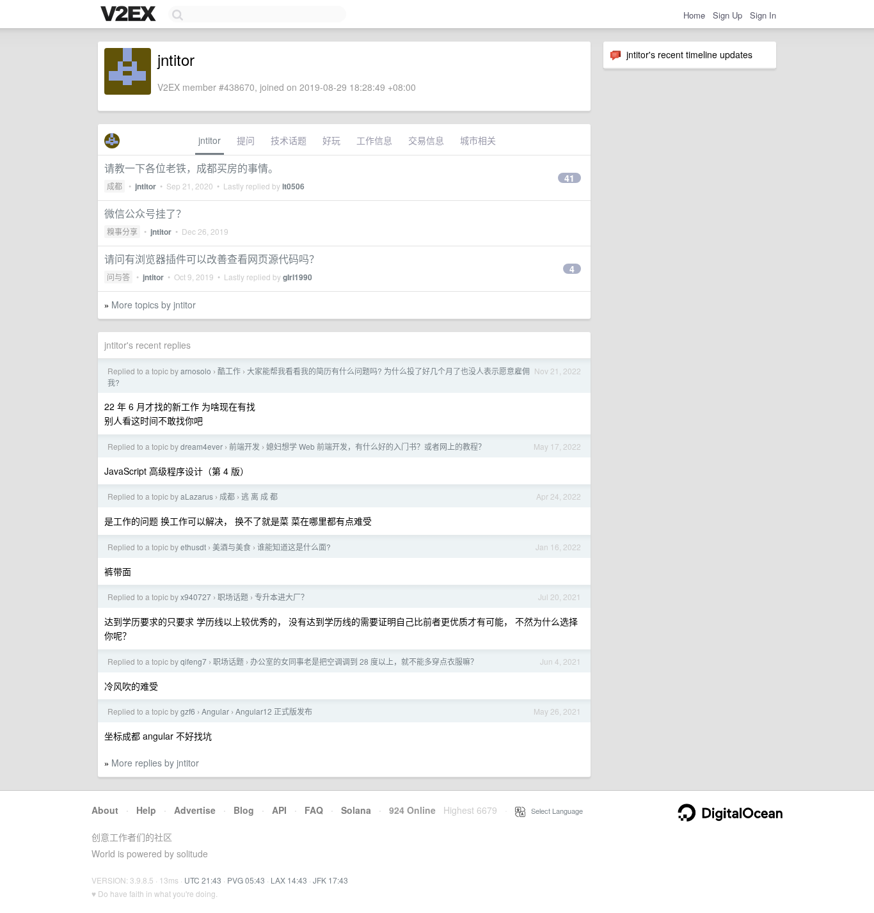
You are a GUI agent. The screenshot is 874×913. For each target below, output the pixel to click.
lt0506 (293, 186)
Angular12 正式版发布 (273, 711)
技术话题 (288, 140)
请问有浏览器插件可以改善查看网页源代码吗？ (211, 258)
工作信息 (374, 140)
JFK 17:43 (330, 880)
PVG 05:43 (246, 880)
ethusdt (193, 546)
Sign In (763, 15)
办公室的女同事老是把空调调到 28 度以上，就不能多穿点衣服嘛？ (364, 661)
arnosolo (195, 370)
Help (146, 810)
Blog (244, 810)
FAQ (314, 810)
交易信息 (426, 140)
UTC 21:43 (202, 880)
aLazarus (196, 496)
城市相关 (478, 140)
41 (569, 178)
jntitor (209, 140)
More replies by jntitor (155, 762)
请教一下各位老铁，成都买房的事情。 (191, 168)
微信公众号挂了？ (145, 213)
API (279, 810)
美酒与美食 (231, 546)
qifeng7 (193, 661)
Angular (215, 711)
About (104, 810)
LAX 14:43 (289, 880)
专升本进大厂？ (281, 596)
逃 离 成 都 (259, 496)
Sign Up (727, 15)
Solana (356, 810)
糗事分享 (122, 231)
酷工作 (229, 370)
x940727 (195, 596)
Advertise (195, 810)
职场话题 (233, 596)
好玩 (331, 140)
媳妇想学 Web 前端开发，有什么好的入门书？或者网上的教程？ (376, 446)
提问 (246, 140)
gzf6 (187, 711)
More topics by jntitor (153, 304)
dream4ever (201, 446)
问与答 (118, 276)
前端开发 (244, 446)
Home (694, 15)
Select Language (554, 811)
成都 (114, 185)
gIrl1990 (297, 277)
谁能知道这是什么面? (294, 546)
